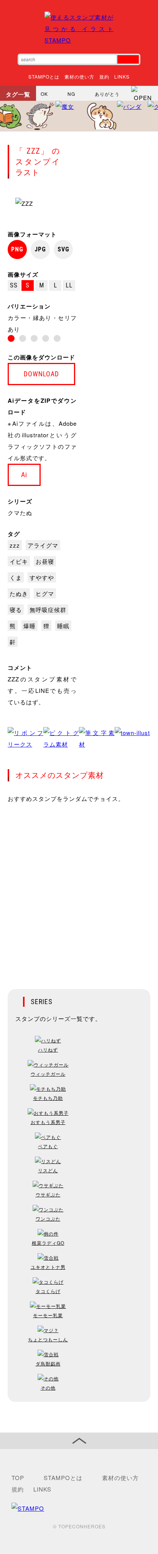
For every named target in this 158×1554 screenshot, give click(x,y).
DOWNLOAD (41, 374)
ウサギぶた (48, 1194)
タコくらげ (48, 1291)
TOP (18, 1478)
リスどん (48, 1170)
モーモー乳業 (48, 1315)
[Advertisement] (79, 891)
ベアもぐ (48, 1146)
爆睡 (29, 626)
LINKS (122, 76)
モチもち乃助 (48, 1098)
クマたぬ (20, 513)
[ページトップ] (79, 1441)
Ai (24, 475)
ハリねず (48, 1049)
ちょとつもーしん (48, 1339)
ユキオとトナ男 (48, 1267)
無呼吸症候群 (48, 610)
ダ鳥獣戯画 (48, 1363)
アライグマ (43, 545)
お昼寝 (45, 561)
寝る (16, 610)
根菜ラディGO (48, 1242)
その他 (48, 1387)
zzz (15, 545)
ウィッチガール (48, 1073)
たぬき (19, 593)
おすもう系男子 (48, 1122)
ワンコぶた (48, 1218)
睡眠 (63, 626)
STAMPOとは (43, 76)
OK (44, 93)
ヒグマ (45, 593)
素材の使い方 (79, 76)
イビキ (19, 561)
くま (16, 577)
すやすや (42, 577)
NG (71, 93)
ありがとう (107, 93)
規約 (104, 76)
